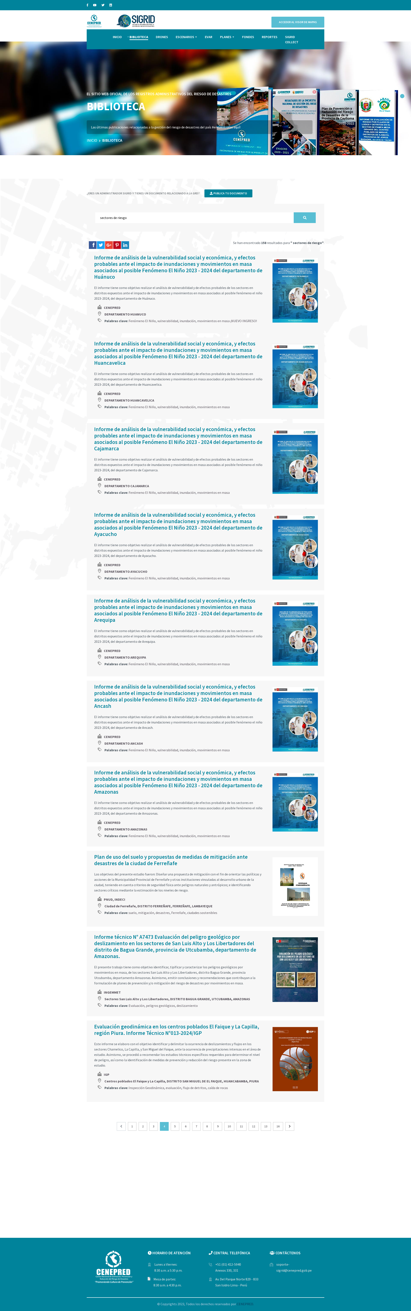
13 (265, 1126)
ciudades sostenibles (202, 913)
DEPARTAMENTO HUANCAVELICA (129, 400)
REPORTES (269, 37)
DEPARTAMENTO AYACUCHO (125, 571)
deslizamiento (187, 1005)
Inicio (92, 140)
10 (229, 1126)
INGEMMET (112, 992)
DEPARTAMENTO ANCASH (123, 743)
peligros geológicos (160, 1005)
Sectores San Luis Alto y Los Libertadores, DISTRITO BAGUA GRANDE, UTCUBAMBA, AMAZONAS (177, 999)
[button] (402, 96)
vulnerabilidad (167, 321)
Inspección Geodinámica (146, 1088)
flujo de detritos (194, 1088)
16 (278, 1126)
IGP (106, 1074)
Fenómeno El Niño (142, 321)
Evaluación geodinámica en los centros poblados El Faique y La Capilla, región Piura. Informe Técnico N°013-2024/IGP (176, 1029)
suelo (133, 913)
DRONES (162, 37)
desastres (163, 913)
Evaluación (136, 1005)
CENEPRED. (245, 1304)
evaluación (173, 1088)
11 (241, 1126)
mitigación (146, 913)
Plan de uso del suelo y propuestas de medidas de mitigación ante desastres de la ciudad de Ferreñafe (171, 860)
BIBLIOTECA (139, 37)
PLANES (225, 37)
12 (253, 1126)
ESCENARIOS (185, 37)
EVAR (208, 37)
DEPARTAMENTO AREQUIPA (125, 657)
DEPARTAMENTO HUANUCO (125, 314)
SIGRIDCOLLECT (291, 39)
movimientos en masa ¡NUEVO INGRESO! (227, 321)
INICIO (117, 37)
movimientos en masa (213, 407)
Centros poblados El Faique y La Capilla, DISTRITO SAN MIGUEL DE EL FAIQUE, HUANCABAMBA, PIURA (181, 1081)
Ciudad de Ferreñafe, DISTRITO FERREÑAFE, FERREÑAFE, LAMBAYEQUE (158, 906)
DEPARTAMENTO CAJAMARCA (126, 486)
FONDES (248, 37)
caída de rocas (218, 1088)
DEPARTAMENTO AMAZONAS (125, 829)
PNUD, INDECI (114, 899)
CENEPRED (112, 307)
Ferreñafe (178, 913)
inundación (188, 321)
